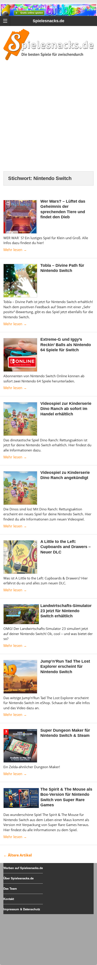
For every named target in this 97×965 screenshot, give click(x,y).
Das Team (10, 888)
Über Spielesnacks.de (18, 878)
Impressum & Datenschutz (21, 909)
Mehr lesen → (15, 249)
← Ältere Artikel (17, 855)
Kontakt (8, 899)
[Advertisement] (48, 121)
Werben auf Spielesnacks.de (23, 868)
